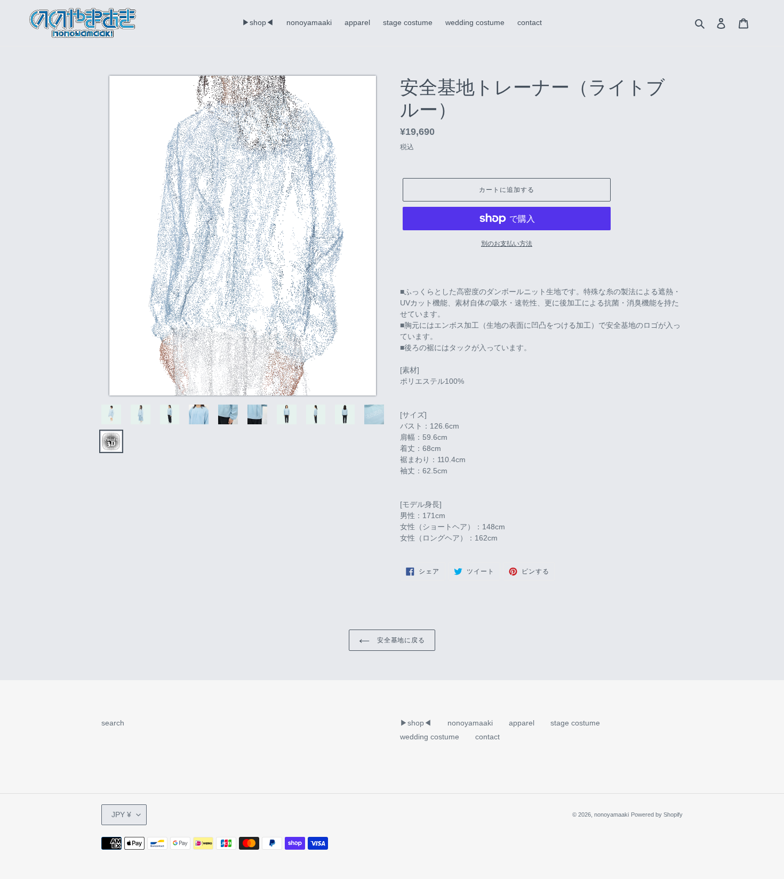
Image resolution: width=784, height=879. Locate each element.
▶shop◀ (415, 723)
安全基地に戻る (400, 640)
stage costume (575, 723)
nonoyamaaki (470, 723)
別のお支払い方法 (506, 243)
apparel (521, 723)
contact (487, 736)
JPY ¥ (121, 814)
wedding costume (429, 736)
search (112, 723)
